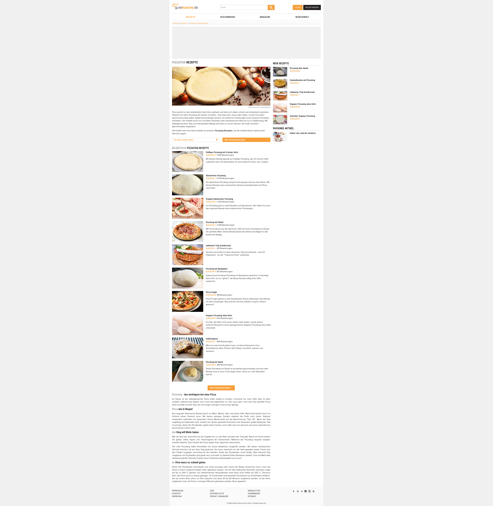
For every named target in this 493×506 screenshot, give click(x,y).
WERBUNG (177, 496)
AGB (212, 491)
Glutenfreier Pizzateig (216, 175)
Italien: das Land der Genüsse (303, 133)
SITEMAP (252, 496)
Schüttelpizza (212, 339)
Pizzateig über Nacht (299, 68)
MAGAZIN (265, 17)
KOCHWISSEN (227, 17)
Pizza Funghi (211, 292)
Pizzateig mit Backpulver (217, 269)
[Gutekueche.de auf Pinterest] (301, 491)
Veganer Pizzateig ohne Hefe (219, 315)
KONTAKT (176, 493)
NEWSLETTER (254, 491)
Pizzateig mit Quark (214, 362)
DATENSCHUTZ (217, 493)
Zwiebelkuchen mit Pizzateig (302, 80)
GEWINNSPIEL (254, 493)
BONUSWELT (302, 17)
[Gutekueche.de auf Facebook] (293, 491)
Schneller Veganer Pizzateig (302, 116)
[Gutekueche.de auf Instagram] (306, 491)
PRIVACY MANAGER (219, 496)
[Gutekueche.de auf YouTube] (297, 491)
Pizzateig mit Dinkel (214, 222)
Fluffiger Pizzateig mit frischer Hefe (222, 152)
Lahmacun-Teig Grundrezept (218, 245)
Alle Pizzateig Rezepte (235, 140)
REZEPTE (190, 17)
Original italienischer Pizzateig (219, 199)
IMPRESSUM (177, 491)
